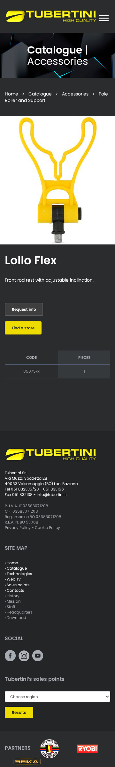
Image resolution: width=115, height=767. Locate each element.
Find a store (23, 328)
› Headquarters (18, 612)
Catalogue (40, 94)
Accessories (75, 94)
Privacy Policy (18, 527)
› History (12, 595)
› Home (11, 562)
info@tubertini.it (52, 494)
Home (11, 94)
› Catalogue (16, 568)
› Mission (13, 601)
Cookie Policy (47, 527)
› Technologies (18, 573)
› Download (15, 617)
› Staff (10, 606)
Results (19, 712)
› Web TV (13, 579)
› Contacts (14, 590)
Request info (24, 309)
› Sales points (17, 585)
